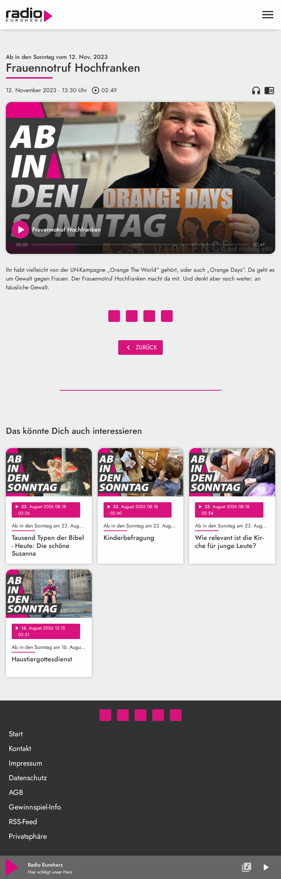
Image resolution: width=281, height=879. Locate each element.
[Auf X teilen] (132, 316)
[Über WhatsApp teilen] (149, 316)
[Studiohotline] (175, 715)
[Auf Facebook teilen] (114, 316)
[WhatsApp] (105, 715)
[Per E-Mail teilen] (167, 316)
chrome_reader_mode (269, 90)
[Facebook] (123, 715)
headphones (256, 90)
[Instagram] (140, 715)
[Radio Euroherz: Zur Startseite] (132, 14)
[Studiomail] (158, 715)
